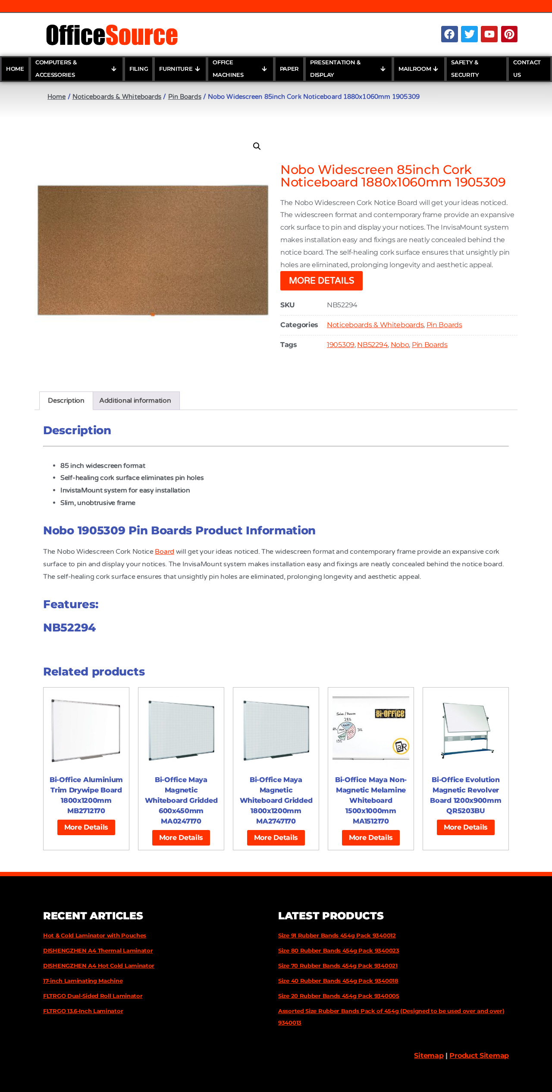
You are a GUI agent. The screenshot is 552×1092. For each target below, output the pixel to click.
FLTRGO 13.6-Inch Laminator (83, 1010)
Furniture (175, 69)
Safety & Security (465, 68)
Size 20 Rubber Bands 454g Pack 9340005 (338, 995)
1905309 (340, 345)
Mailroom (414, 69)
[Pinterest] (509, 34)
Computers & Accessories (56, 68)
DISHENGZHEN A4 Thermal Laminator (98, 950)
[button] (257, 146)
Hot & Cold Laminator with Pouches (94, 935)
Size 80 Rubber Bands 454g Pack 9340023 (338, 950)
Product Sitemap (479, 1055)
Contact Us (527, 68)
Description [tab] (66, 400)
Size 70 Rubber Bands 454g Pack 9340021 (338, 965)
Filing (138, 69)
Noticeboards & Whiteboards (117, 97)
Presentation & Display (335, 68)
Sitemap (428, 1055)
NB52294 (372, 345)
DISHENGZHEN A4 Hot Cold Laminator (98, 965)
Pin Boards (184, 97)
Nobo (400, 345)
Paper (289, 69)
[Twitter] (469, 34)
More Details (321, 281)
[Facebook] (449, 34)
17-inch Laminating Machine (82, 980)
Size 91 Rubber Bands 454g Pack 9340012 (337, 935)
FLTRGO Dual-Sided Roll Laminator (92, 995)
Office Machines (228, 68)
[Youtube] (489, 34)
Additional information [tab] (135, 400)
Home (15, 69)
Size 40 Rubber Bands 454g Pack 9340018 (338, 980)
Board (164, 551)
